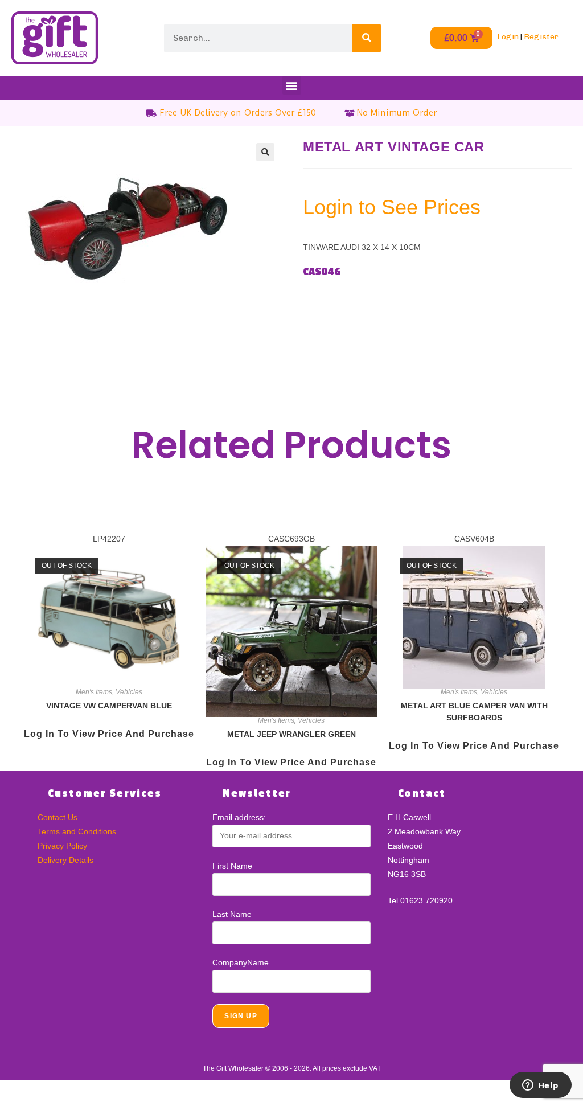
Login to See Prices (392, 207)
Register (541, 37)
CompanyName (240, 962)
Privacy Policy (62, 845)
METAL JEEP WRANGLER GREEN (291, 734)
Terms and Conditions (77, 831)
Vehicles (129, 692)
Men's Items (94, 692)
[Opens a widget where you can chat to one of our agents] (540, 1086)
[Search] (366, 38)
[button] (291, 85)
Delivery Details (65, 860)
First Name (232, 865)
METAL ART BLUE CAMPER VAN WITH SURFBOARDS (474, 711)
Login (508, 37)
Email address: (239, 817)
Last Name (232, 914)
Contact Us (57, 817)
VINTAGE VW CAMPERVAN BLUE (109, 705)
